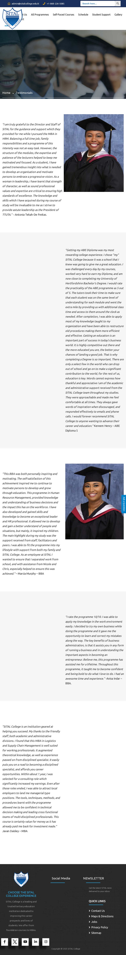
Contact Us (98, 910)
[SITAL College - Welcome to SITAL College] (12, 17)
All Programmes (40, 14)
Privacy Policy (99, 927)
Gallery (118, 14)
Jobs (94, 921)
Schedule (83, 14)
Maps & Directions (102, 916)
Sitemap (96, 932)
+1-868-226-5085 (55, 3)
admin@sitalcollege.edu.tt (25, 3)
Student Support (101, 14)
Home (6, 92)
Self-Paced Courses (63, 14)
